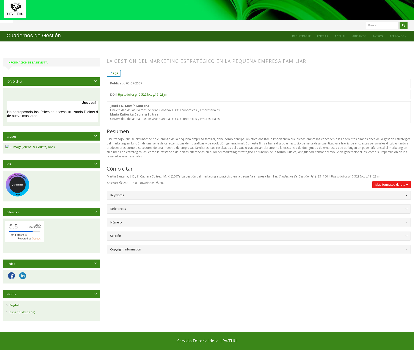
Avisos (378, 36)
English (14, 305)
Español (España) (22, 312)
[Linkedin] (22, 275)
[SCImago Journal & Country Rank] (51, 147)
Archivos (359, 36)
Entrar (322, 36)
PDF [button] (115, 73)
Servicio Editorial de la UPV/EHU (207, 340)
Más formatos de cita (390, 184)
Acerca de (397, 36)
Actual (340, 36)
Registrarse (301, 36)
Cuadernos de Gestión (33, 35)
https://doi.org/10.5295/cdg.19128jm (141, 94)
